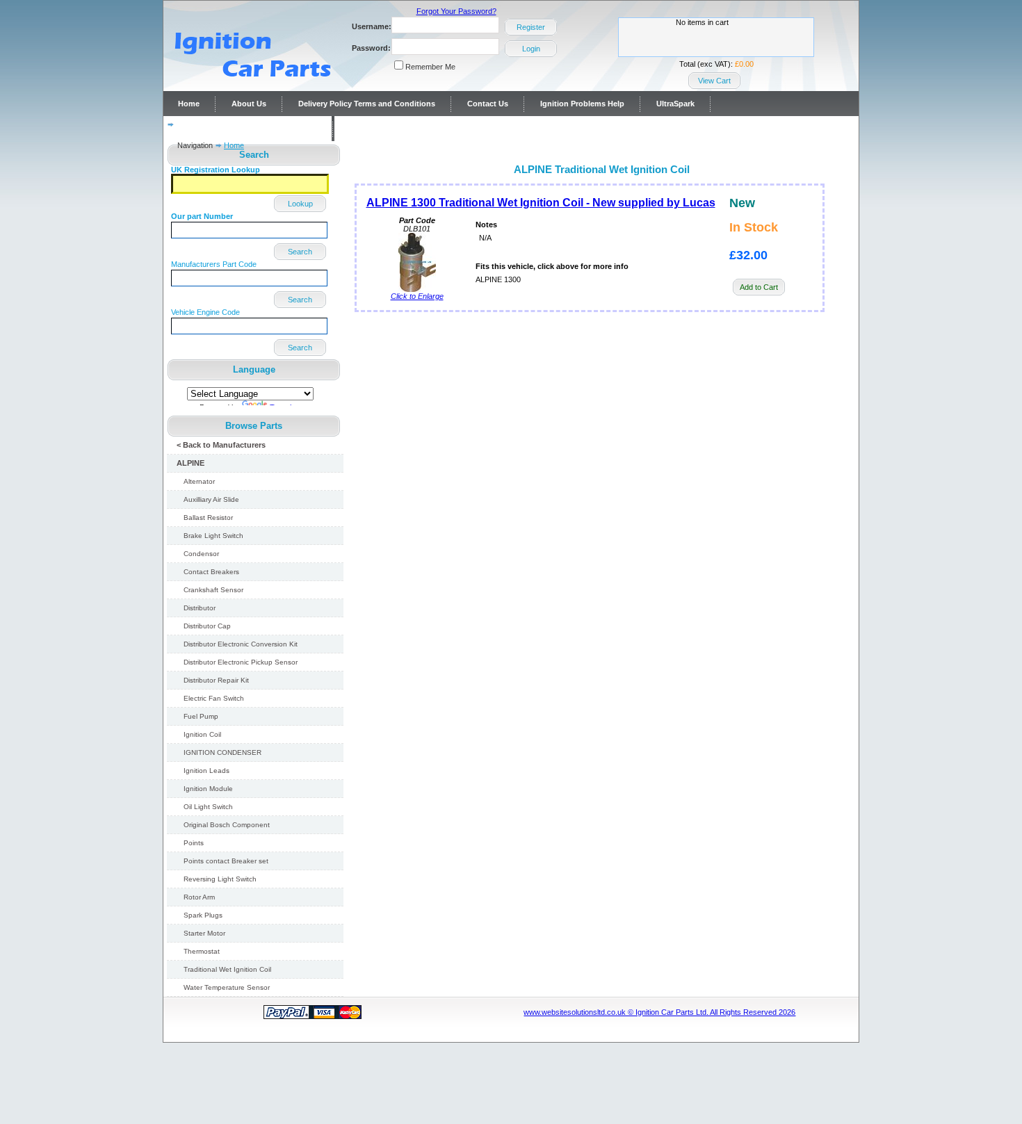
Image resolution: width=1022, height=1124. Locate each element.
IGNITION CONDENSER (222, 752)
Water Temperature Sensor (227, 987)
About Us (249, 103)
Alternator (199, 481)
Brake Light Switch (213, 535)
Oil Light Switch (208, 807)
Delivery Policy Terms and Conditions (366, 103)
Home (189, 103)
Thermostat (202, 951)
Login (531, 48)
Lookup (300, 203)
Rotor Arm (199, 897)
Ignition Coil (202, 734)
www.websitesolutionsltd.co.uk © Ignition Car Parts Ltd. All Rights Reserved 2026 (659, 1012)
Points (194, 843)
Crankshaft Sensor (213, 590)
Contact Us (487, 103)
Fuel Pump (201, 716)
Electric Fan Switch (214, 698)
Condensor (201, 553)
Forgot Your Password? (456, 11)
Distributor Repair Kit (216, 680)
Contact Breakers (211, 572)
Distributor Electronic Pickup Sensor (241, 662)
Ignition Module (208, 788)
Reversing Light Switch (220, 879)
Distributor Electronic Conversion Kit (241, 644)
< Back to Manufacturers (221, 445)
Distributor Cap (207, 626)
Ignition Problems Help (582, 103)
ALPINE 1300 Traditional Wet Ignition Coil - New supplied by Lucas (540, 203)
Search (300, 251)
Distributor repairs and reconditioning (247, 128)
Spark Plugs (203, 915)
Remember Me (430, 67)
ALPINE (190, 463)
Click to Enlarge (417, 296)
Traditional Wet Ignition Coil (227, 969)
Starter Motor (204, 933)
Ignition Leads (206, 770)
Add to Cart (759, 287)
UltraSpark (675, 103)
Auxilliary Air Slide (211, 499)
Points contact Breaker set (226, 861)
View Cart (714, 80)
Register (531, 27)
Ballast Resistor (208, 517)
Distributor (200, 608)
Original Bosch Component (227, 825)
